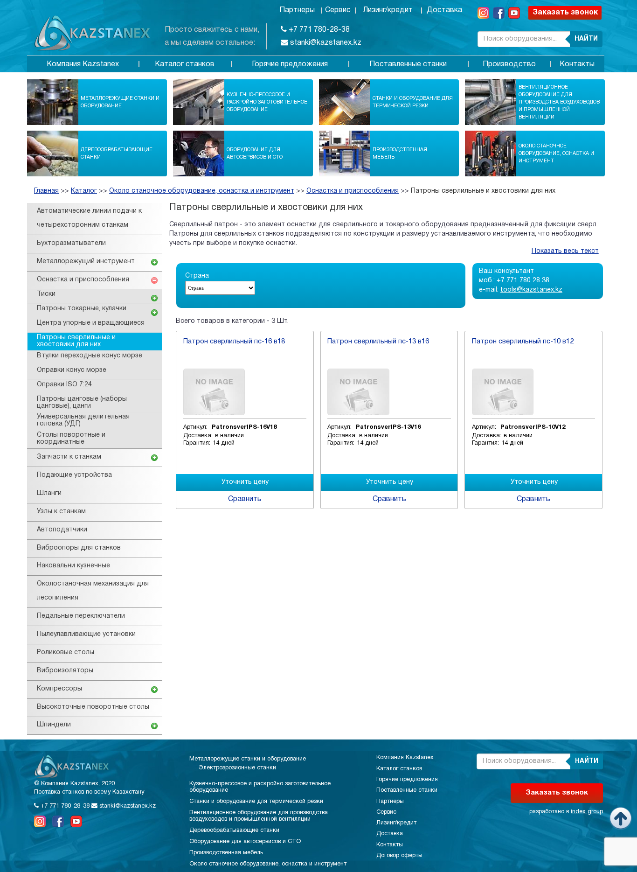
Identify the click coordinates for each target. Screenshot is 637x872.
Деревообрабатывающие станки (116, 153)
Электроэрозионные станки (237, 768)
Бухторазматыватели (71, 243)
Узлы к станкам (61, 512)
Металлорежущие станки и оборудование (120, 102)
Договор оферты (399, 855)
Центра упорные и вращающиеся (91, 323)
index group (587, 812)
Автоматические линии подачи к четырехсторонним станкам (89, 218)
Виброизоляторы (65, 671)
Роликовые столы (65, 652)
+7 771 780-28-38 (318, 30)
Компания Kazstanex (83, 64)
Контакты (577, 64)
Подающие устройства (74, 475)
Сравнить (245, 499)
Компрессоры (59, 689)
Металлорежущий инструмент (86, 261)
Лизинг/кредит (388, 10)
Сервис (338, 10)
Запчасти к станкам (69, 457)
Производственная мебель (400, 153)
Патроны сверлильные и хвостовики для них (483, 191)
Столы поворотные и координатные (71, 438)
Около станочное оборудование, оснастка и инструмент (556, 153)
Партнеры (297, 10)
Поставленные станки (408, 64)
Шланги (49, 493)
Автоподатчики (62, 530)
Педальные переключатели (81, 616)
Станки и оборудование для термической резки (413, 102)
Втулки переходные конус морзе (89, 356)
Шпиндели (54, 725)
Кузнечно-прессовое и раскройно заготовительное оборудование (267, 102)
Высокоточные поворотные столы (93, 707)
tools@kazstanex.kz (531, 290)
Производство (509, 64)
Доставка (444, 10)
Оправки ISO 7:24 (64, 385)
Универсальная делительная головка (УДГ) (83, 420)
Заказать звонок (565, 12)
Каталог (84, 191)
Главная (46, 191)
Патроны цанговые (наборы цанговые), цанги (82, 402)
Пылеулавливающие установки (86, 634)
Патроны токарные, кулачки (81, 309)
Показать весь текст (565, 251)
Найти (586, 39)
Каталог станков (185, 64)
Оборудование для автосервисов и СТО (255, 153)
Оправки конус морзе (71, 370)
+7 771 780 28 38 (523, 281)
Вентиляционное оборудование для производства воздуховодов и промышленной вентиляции (559, 102)
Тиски (46, 294)
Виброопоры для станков (79, 548)
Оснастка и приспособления (352, 191)
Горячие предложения (290, 64)
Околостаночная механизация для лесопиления (93, 591)
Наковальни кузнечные (73, 566)
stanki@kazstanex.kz (324, 43)
